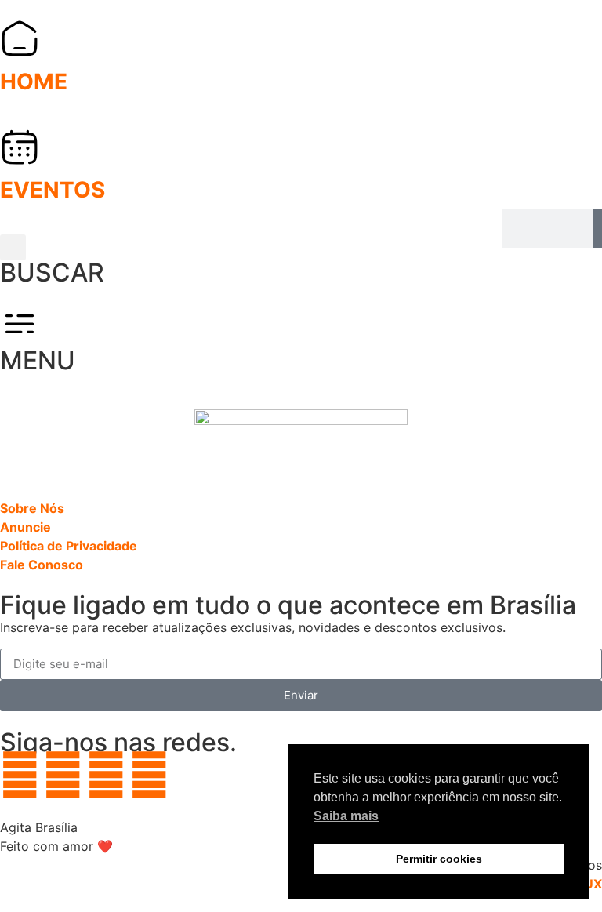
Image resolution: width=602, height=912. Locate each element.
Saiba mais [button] (346, 816)
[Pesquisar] (597, 228)
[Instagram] (62, 774)
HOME (33, 81)
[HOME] (19, 38)
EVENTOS (52, 189)
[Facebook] (105, 774)
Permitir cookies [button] (439, 858)
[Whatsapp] (19, 774)
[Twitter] (149, 774)
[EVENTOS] (19, 146)
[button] (13, 247)
